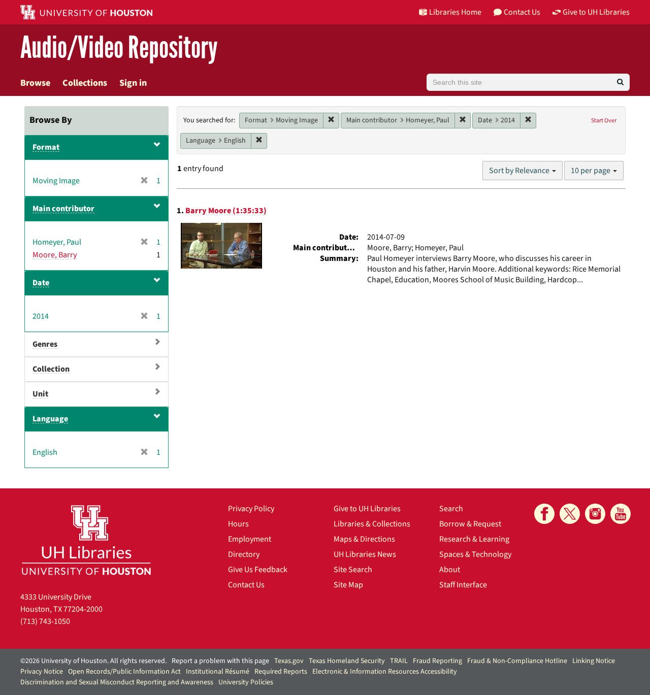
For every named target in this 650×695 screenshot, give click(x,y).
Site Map (348, 584)
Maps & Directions (364, 539)
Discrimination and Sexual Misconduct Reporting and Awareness (116, 682)
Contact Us (246, 584)
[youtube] (620, 514)
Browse (35, 83)
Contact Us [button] (522, 12)
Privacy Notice (41, 672)
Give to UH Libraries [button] (596, 12)
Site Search (353, 569)
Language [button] (50, 418)
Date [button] (40, 282)
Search (451, 508)
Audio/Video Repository (119, 48)
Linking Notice (593, 661)
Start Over (603, 120)
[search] (620, 82)
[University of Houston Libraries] (86, 540)
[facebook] (544, 514)
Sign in (133, 83)
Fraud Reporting (437, 661)
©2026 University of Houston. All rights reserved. (93, 661)
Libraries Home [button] (455, 12)
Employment (249, 539)
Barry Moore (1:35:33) (226, 210)
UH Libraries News (365, 554)
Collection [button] (51, 369)
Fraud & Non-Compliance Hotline (517, 661)
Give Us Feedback (257, 569)
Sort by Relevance (520, 170)
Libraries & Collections (372, 523)
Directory (243, 554)
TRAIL (399, 661)
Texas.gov (289, 661)
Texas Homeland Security (347, 661)
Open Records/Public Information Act (124, 672)
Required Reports (280, 672)
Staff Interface (463, 584)
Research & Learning (474, 539)
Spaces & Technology (475, 554)
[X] (570, 514)
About (449, 569)
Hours (238, 523)
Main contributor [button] (63, 208)
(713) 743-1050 (45, 621)
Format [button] (45, 147)
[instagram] (595, 514)
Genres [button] (44, 344)
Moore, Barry (54, 254)
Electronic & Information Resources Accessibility (384, 672)
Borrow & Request (470, 523)
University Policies (245, 682)
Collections (84, 83)
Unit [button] (40, 394)
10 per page (591, 170)
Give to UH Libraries (367, 508)
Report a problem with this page (220, 661)
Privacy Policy (251, 508)
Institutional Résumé (217, 672)
